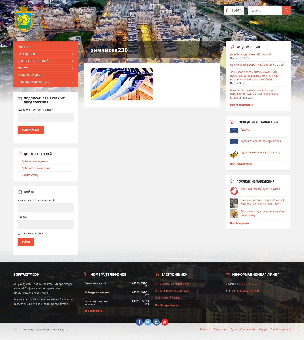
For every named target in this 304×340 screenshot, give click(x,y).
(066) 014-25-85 (248, 284)
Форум (23, 68)
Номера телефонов (33, 82)
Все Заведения (239, 223)
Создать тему (30, 175)
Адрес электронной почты (35, 109)
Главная (24, 47)
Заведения (26, 54)
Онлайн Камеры (30, 75)
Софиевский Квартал (168, 297)
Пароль (22, 216)
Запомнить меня (32, 233)
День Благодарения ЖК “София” (250, 54)
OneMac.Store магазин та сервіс (260, 188)
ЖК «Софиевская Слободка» (173, 291)
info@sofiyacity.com (246, 291)
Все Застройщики (167, 305)
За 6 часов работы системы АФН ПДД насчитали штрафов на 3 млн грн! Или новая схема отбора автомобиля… (254, 75)
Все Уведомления (241, 104)
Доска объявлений (243, 329)
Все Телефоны (93, 310)
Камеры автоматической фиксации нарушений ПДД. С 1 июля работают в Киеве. (254, 93)
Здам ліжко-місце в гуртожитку (260, 152)
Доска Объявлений (33, 61)
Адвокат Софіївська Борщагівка (261, 141)
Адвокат (246, 129)
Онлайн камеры (280, 329)
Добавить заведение (35, 161)
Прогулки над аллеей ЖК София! (251, 65)
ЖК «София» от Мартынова (172, 284)
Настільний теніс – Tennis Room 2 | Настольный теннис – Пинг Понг (262, 202)
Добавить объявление (36, 168)
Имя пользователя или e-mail (36, 200)
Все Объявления (241, 164)
